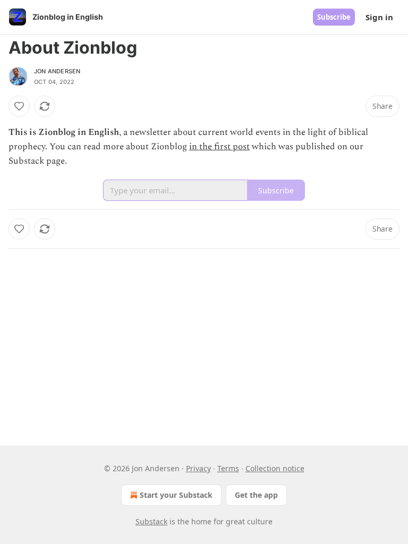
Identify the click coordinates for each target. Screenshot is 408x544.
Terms (228, 468)
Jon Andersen (57, 71)
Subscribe (334, 17)
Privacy (198, 468)
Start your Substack (176, 495)
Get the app (256, 495)
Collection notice (274, 468)
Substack (151, 521)
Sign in (379, 17)
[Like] (19, 106)
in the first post (219, 147)
